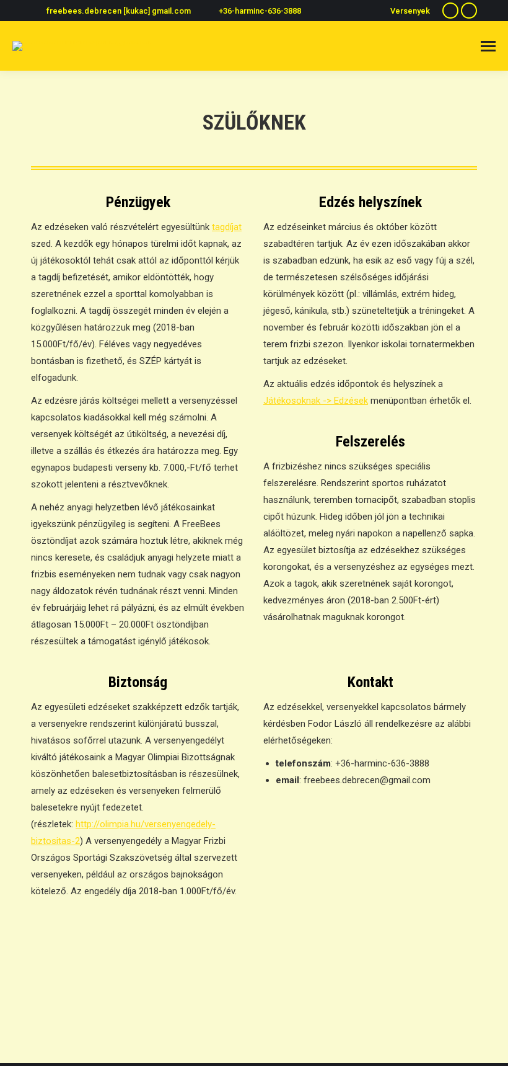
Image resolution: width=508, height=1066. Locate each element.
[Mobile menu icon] (488, 46)
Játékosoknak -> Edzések (315, 400)
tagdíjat (227, 227)
